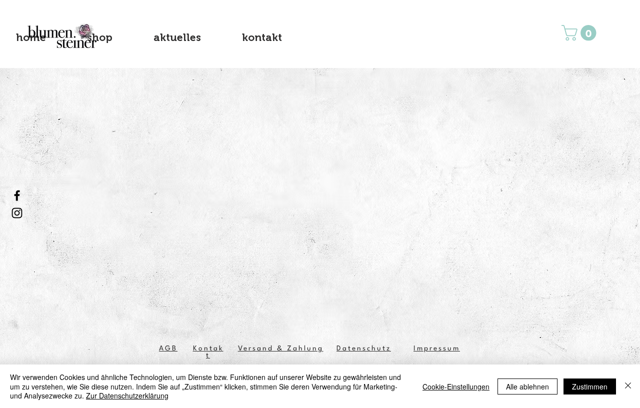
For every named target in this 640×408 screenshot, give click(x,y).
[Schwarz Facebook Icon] (17, 195)
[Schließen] (628, 386)
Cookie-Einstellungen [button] (456, 387)
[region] (63, 35)
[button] (581, 32)
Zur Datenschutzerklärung (127, 395)
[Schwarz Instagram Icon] (17, 213)
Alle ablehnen (527, 387)
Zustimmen (590, 387)
